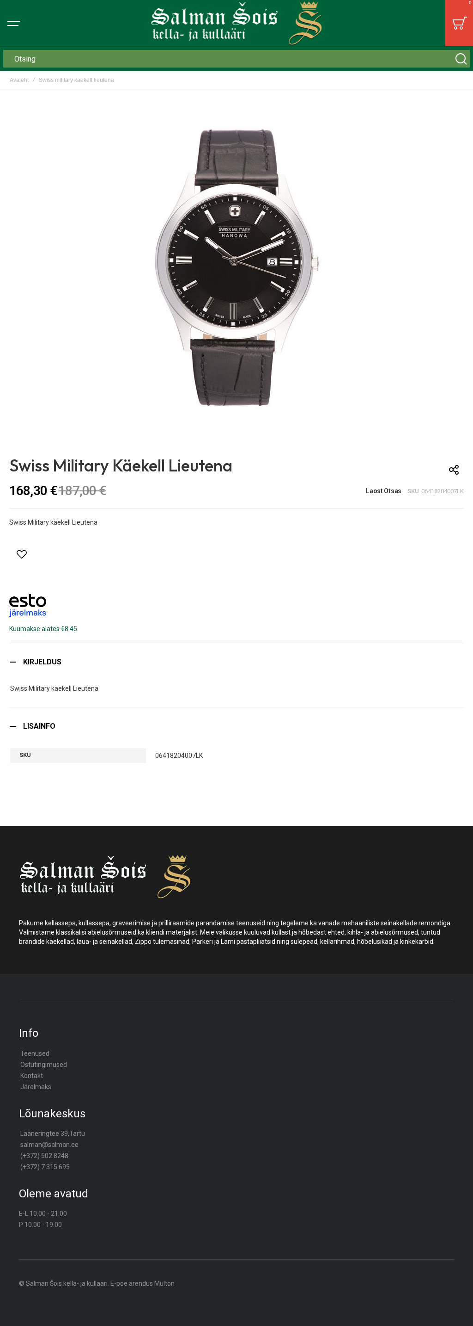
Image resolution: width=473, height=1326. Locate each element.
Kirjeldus (42, 661)
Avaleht (19, 80)
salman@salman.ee (49, 1144)
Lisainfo (39, 726)
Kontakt (31, 1075)
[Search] (461, 59)
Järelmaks (35, 1087)
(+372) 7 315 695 (45, 1167)
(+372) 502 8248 (44, 1155)
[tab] (236, 662)
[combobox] (236, 59)
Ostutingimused (43, 1064)
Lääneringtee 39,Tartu (52, 1133)
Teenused (34, 1053)
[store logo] (237, 23)
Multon (164, 1283)
